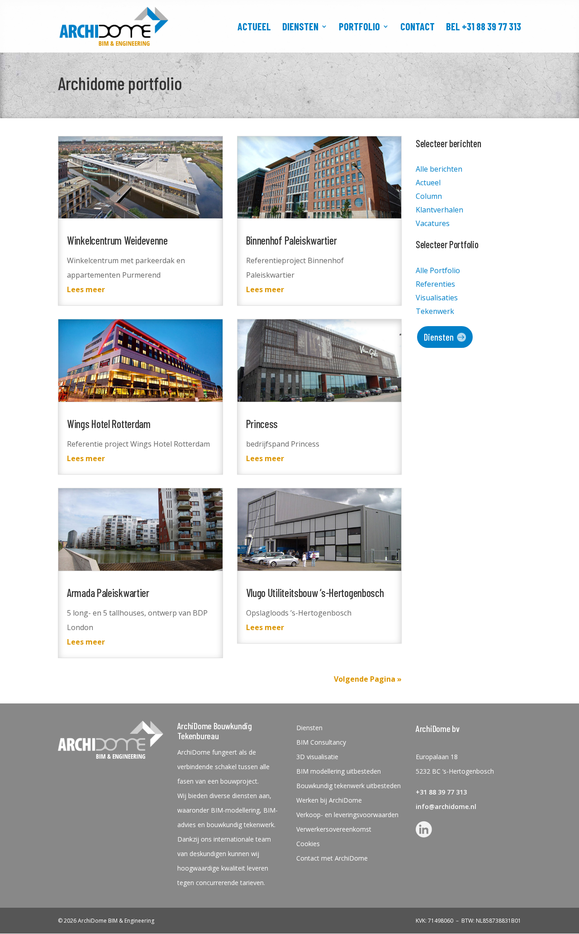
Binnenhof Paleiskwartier (291, 240)
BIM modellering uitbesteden (338, 771)
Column (429, 197)
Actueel (254, 27)
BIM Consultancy (321, 742)
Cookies (308, 844)
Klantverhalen (439, 211)
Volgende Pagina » (368, 679)
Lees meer (86, 289)
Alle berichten (439, 170)
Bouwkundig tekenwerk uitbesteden (348, 786)
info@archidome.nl (446, 806)
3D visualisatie (317, 757)
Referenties (435, 285)
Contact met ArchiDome (332, 858)
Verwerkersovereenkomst (333, 829)
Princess (262, 423)
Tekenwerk (435, 312)
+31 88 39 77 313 (441, 792)
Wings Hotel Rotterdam (109, 423)
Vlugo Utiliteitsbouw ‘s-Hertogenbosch (315, 592)
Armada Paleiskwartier (108, 592)
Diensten (300, 27)
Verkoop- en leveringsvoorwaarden (347, 815)
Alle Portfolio (438, 271)
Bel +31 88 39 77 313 (483, 27)
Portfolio (359, 27)
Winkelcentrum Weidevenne (117, 240)
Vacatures (433, 224)
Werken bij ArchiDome (329, 800)
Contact (417, 27)
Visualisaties (437, 298)
